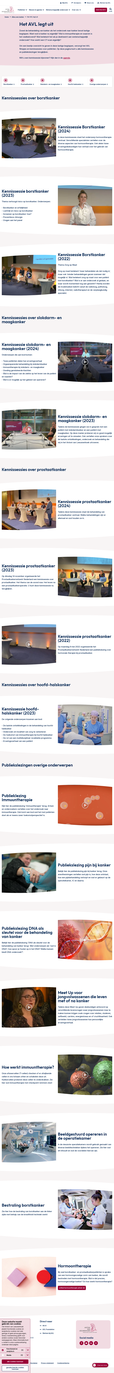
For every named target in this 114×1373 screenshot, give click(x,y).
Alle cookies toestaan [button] (15, 1362)
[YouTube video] (29, 138)
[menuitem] (21, 10)
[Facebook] (81, 1343)
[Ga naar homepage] (8, 10)
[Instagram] (96, 1343)
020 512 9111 (101, 10)
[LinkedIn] (91, 1343)
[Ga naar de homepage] (88, 1328)
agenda (66, 58)
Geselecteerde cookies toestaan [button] (15, 1368)
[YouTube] (86, 1343)
